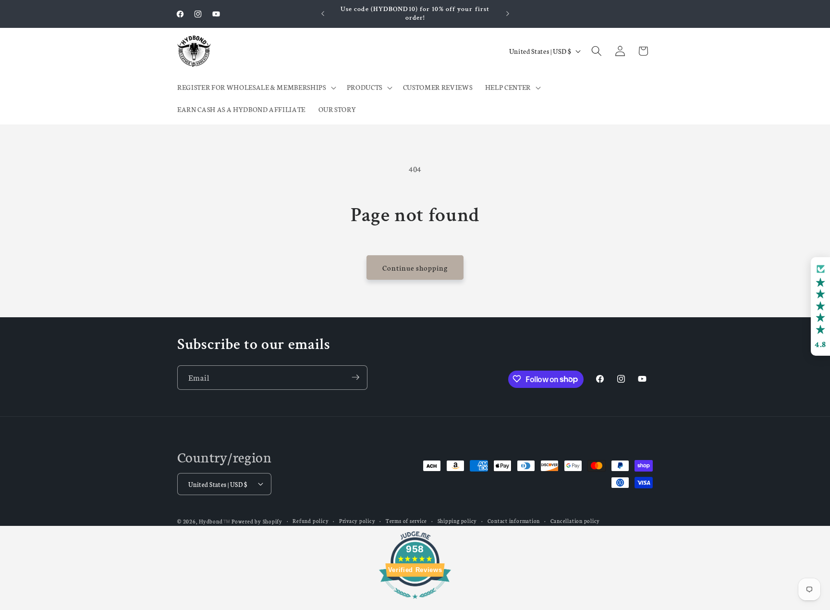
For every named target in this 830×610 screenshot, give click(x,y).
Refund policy (311, 520)
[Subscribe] (355, 377)
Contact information (514, 520)
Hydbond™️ (214, 520)
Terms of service (406, 520)
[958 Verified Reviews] (415, 603)
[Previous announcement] (322, 14)
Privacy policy (357, 520)
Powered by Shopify (257, 520)
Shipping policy (457, 520)
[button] (256, 87)
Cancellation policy (575, 520)
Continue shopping (415, 267)
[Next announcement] (507, 14)
